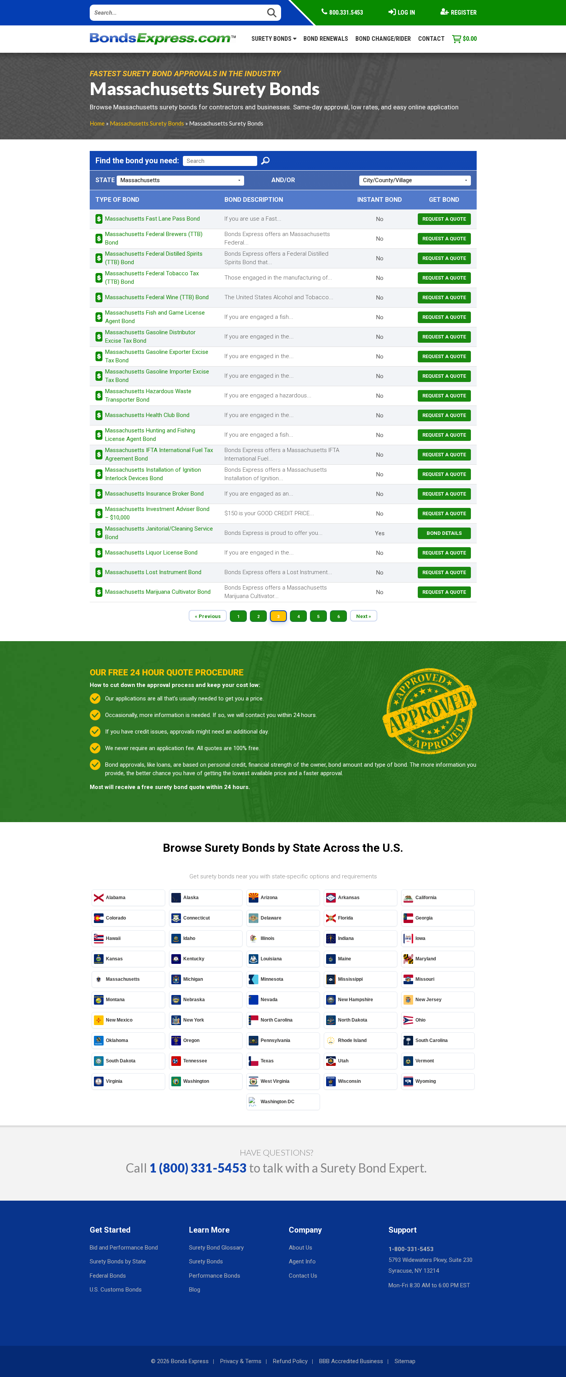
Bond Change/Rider (383, 38)
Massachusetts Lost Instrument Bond (153, 572)
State (105, 180)
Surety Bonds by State (118, 1261)
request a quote (444, 219)
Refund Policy (290, 1361)
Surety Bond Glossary (216, 1247)
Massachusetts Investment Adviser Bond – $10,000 (157, 513)
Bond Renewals (325, 38)
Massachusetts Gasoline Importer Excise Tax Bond (157, 375)
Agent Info (302, 1261)
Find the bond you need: (137, 160)
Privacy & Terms (240, 1361)
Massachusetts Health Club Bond (147, 415)
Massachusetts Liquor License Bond (151, 552)
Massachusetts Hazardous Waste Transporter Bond (148, 395)
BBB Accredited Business (351, 1361)
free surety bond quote (173, 787)
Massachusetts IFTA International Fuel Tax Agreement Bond (159, 454)
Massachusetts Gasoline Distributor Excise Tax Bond (150, 336)
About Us (300, 1247)
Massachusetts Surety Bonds (147, 123)
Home (97, 123)
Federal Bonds (108, 1275)
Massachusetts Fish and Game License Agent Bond (155, 316)
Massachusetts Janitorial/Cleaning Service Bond (159, 532)
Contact (431, 38)
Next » (363, 616)
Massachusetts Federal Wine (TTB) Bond (157, 297)
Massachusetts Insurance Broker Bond (154, 493)
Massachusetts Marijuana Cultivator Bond (158, 591)
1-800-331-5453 (411, 1249)
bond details (444, 533)
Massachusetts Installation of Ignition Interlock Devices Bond (153, 473)
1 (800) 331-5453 (198, 1167)
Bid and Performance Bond (124, 1247)
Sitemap (405, 1361)
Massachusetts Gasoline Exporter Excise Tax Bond (156, 356)
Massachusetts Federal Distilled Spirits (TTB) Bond (154, 257)
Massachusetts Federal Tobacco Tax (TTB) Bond (152, 277)
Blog (194, 1289)
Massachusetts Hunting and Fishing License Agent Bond (150, 434)
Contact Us (303, 1275)
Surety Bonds (272, 38)
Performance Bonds (214, 1275)
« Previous (208, 616)
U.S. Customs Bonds (116, 1289)
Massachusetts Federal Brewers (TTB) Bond (154, 238)
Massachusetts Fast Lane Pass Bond (152, 218)
